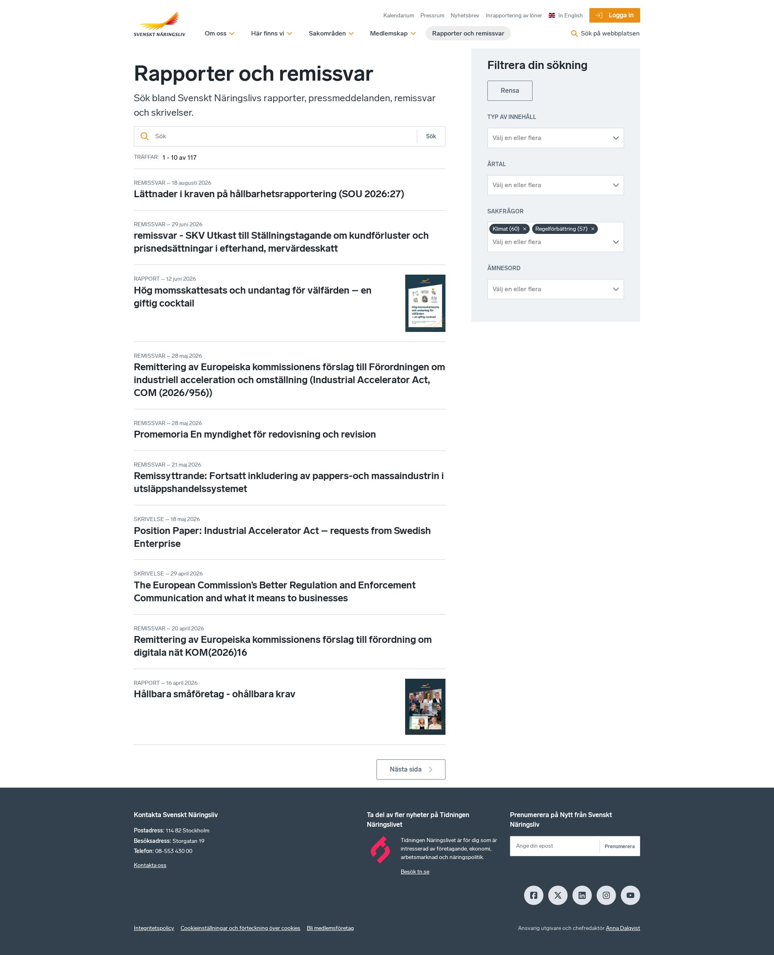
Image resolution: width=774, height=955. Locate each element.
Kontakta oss (150, 865)
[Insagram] (606, 895)
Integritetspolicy (154, 928)
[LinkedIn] (582, 895)
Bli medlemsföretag (330, 928)
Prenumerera (620, 846)
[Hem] (159, 24)
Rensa (510, 90)
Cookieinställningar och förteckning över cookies (240, 928)
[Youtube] (630, 895)
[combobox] (549, 138)
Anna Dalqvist (623, 928)
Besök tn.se (415, 871)
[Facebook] (533, 895)
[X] (558, 895)
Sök (431, 136)
